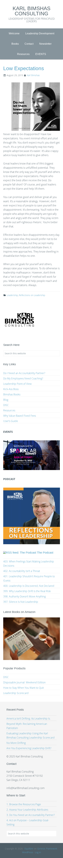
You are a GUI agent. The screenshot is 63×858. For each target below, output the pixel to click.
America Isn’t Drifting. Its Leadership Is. (28, 718)
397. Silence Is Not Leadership (20, 602)
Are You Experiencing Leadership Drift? (28, 748)
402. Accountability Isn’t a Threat (21, 571)
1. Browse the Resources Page (23, 804)
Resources (9, 410)
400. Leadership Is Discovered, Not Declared (28, 586)
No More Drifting (16, 743)
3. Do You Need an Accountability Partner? (30, 815)
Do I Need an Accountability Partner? (24, 373)
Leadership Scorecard (16, 693)
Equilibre (29, 848)
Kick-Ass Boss (11, 389)
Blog (5, 400)
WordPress (27, 852)
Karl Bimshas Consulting (31, 10)
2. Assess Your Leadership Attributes (27, 809)
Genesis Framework (47, 848)
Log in (38, 852)
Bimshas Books (11, 394)
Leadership (12, 295)
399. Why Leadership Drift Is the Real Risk (27, 591)
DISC (6, 405)
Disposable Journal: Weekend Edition (24, 682)
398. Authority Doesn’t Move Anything (24, 596)
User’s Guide (10, 421)
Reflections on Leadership (32, 295)
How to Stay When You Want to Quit (23, 687)
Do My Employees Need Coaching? (23, 378)
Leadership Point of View (17, 384)
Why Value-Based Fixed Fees (19, 415)
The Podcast (45, 552)
